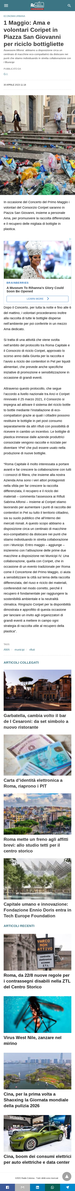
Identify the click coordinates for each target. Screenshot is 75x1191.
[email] (22, 1187)
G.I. (6, 74)
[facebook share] (7, 1187)
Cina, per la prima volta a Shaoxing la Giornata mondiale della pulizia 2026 (36, 1100)
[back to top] (66, 1176)
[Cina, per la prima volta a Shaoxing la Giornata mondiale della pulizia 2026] (37, 1071)
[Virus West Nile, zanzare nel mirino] (37, 1014)
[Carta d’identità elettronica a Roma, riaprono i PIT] (37, 755)
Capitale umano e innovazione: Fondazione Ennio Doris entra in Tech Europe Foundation (37, 910)
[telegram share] (67, 1187)
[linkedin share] (37, 1187)
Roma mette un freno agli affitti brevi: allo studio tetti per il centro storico (36, 845)
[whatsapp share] (52, 1187)
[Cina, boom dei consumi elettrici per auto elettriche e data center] (37, 1133)
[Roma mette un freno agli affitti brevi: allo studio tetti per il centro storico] (37, 814)
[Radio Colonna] (37, 5)
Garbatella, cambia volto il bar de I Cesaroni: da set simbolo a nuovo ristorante (36, 721)
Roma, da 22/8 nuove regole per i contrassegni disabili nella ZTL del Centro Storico (37, 981)
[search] (69, 5)
